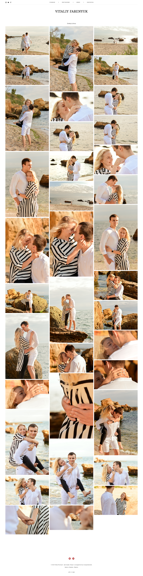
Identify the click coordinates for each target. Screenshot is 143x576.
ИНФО (78, 2)
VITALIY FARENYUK (71, 11)
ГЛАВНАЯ (52, 2)
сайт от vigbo (71, 572)
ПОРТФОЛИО (66, 2)
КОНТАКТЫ (90, 2)
